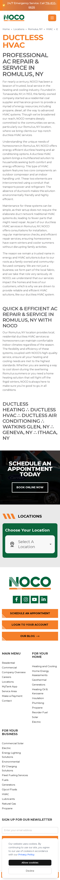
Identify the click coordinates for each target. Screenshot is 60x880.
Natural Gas (9, 803)
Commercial (9, 667)
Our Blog (27, 636)
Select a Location (26, 544)
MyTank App (9, 686)
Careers (6, 677)
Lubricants (8, 798)
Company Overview (14, 672)
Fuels (5, 779)
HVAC (49, 29)
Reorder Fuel (40, 712)
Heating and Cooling (44, 666)
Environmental (11, 761)
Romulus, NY (35, 29)
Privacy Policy (26, 854)
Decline (30, 870)
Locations (18, 29)
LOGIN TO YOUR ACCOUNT (30, 624)
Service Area (9, 691)
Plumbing (38, 702)
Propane (37, 707)
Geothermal (39, 679)
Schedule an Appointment (30, 613)
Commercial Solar (13, 743)
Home (6, 29)
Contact (7, 700)
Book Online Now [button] (30, 487)
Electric (36, 721)
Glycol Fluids (9, 789)
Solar (35, 717)
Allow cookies (30, 862)
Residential (8, 662)
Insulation (38, 698)
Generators (38, 684)
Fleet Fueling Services (15, 775)
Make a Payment (12, 695)
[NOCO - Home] (25, 18)
